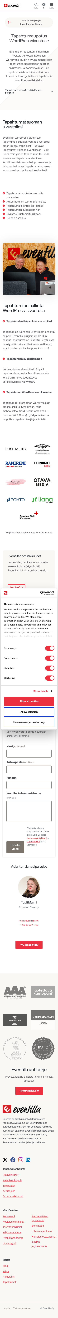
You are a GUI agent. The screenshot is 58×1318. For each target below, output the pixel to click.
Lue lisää (15, 587)
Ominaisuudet (10, 1175)
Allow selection (29, 711)
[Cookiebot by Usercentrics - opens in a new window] (41, 593)
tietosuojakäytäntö (37, 838)
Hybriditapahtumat (13, 1238)
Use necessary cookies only (29, 722)
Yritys (6, 1271)
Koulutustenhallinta (13, 1221)
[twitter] (5, 1159)
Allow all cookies (29, 701)
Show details (40, 691)
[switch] (49, 658)
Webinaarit (9, 1216)
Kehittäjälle (9, 1191)
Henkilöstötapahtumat (44, 1236)
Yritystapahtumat (12, 1232)
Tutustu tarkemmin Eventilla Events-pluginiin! (23, 91)
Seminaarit (38, 1225)
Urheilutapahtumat (42, 1231)
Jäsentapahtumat (12, 1227)
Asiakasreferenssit (13, 1196)
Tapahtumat (9, 1282)
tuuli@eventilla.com (29, 920)
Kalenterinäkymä (12, 1180)
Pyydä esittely (29, 945)
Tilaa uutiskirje (29, 1091)
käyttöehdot (33, 841)
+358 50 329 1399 (29, 924)
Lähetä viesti (15, 847)
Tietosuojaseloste (22, 1308)
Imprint (7, 1308)
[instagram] (20, 1159)
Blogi (5, 1266)
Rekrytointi (9, 1276)
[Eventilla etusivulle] (22, 1110)
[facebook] (12, 1159)
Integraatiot (9, 1185)
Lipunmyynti (9, 1243)
